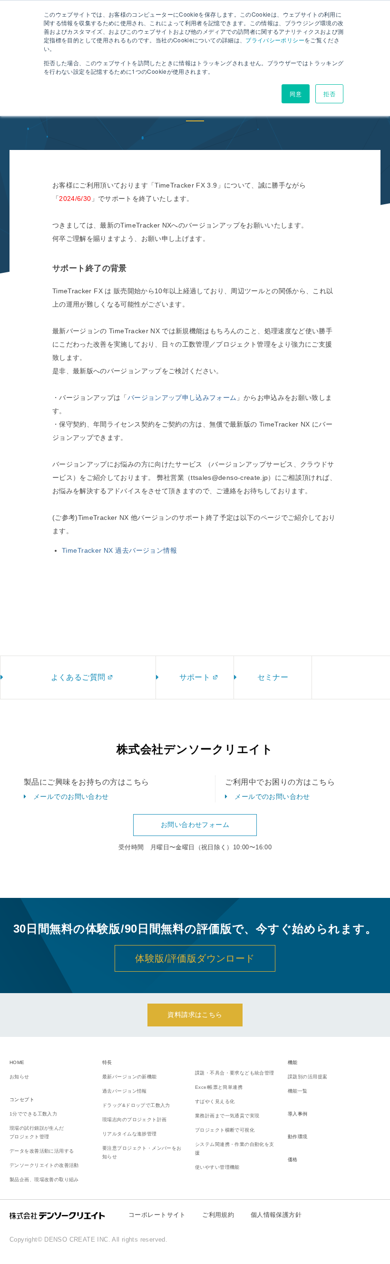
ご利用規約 (218, 1214)
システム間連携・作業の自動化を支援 (234, 1148)
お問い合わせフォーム (195, 824)
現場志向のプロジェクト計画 (134, 1119)
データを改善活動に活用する (42, 1151)
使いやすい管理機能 (217, 1167)
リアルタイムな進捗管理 (129, 1133)
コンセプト (22, 1099)
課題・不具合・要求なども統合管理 (234, 1072)
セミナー (273, 677)
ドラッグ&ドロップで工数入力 (136, 1105)
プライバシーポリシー (274, 40)
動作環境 (298, 1136)
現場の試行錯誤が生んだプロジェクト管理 (37, 1132)
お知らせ (19, 1076)
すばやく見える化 (214, 1101)
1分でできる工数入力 (33, 1113)
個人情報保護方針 (276, 1214)
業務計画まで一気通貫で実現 (227, 1115)
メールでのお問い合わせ (71, 796)
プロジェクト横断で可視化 (224, 1130)
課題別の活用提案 (307, 1076)
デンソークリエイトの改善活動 (44, 1165)
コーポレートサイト (157, 1214)
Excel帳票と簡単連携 (219, 1087)
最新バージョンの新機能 (129, 1076)
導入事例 (298, 1113)
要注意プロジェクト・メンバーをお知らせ (142, 1152)
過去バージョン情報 (124, 1091)
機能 (293, 1062)
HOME (17, 1062)
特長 (107, 1062)
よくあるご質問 (78, 677)
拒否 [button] (329, 94)
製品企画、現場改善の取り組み (44, 1179)
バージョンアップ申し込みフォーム (182, 397)
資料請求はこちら (194, 1014)
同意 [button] (296, 94)
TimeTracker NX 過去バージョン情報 (119, 550)
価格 (293, 1159)
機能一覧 (298, 1091)
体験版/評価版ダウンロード (194, 958)
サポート (195, 677)
